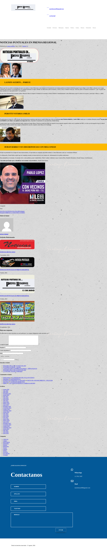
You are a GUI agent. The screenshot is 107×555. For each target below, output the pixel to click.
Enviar (61, 530)
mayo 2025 (6, 399)
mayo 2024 (6, 416)
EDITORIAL (6, 442)
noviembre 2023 (7, 424)
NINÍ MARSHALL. (15, 379)
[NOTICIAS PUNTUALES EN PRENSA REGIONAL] (17, 266)
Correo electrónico (5, 350)
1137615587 (52, 16)
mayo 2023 (6, 433)
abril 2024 (5, 417)
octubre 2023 (6, 426)
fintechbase (6, 379)
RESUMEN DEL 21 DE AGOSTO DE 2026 (14, 370)
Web (1, 353)
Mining (5, 383)
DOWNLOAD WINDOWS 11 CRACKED (14, 380)
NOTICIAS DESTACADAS (7, 252)
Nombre (2, 347)
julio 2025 (5, 396)
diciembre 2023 (7, 423)
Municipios (61, 27)
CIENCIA (5, 439)
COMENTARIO (4, 344)
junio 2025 (5, 398)
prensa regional (11, 46)
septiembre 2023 (7, 427)
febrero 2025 (6, 403)
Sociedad (49, 27)
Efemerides (88, 27)
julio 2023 (5, 430)
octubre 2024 (6, 409)
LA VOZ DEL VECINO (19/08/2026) (12, 371)
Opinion (67, 27)
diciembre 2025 (7, 393)
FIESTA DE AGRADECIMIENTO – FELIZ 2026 (40, 380)
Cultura (77, 27)
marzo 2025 (6, 402)
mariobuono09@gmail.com (56, 9)
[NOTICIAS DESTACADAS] (17, 249)
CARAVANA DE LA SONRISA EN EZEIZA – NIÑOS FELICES (20, 368)
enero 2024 (6, 422)
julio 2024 (5, 413)
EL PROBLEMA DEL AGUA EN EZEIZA (23, 377)
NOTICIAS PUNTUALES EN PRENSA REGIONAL (14, 269)
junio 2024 (5, 415)
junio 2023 (5, 432)
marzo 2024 (6, 419)
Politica (72, 27)
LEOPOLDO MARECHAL (17, 382)
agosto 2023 (6, 429)
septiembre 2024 (7, 410)
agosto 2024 (6, 412)
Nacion (94, 27)
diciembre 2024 (7, 406)
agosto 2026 (6, 389)
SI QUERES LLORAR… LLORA (12, 367)
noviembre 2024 (7, 408)
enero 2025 (6, 405)
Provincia (55, 27)
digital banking (6, 377)
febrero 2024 (6, 420)
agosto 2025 (6, 395)
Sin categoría (6, 453)
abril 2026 (5, 392)
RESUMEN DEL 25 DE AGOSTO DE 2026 (14, 365)
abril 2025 (5, 400)
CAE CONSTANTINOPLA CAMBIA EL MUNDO (22, 383)
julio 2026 (5, 391)
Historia (82, 27)
